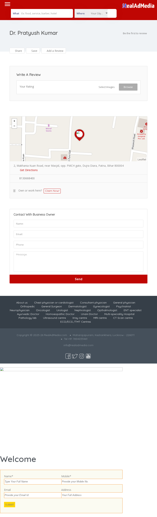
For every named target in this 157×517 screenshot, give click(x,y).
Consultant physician (93, 302)
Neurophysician (19, 310)
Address (66, 490)
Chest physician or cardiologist (54, 302)
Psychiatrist (123, 306)
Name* (8, 476)
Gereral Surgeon (51, 306)
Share (18, 51)
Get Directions (29, 170)
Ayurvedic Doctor (28, 314)
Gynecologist (101, 306)
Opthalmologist (107, 310)
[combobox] (92, 13)
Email (7, 490)
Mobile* (66, 476)
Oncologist (43, 310)
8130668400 (27, 178)
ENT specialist (132, 310)
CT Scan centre (123, 318)
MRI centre (100, 318)
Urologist (62, 310)
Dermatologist (77, 306)
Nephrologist (82, 310)
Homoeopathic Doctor (60, 314)
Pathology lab (28, 318)
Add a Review (54, 51)
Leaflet (142, 159)
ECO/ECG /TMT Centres (75, 321)
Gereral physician (124, 302)
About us (22, 302)
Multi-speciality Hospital (119, 314)
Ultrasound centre (54, 318)
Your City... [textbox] (97, 13)
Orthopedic (27, 306)
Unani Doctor (89, 314)
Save (34, 51)
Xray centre (79, 318)
